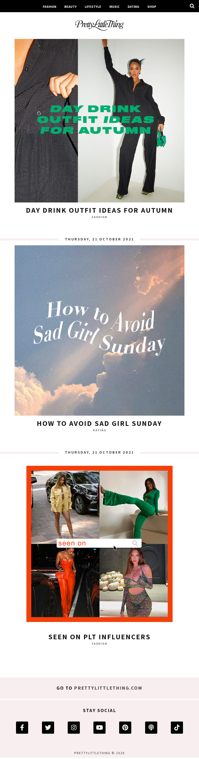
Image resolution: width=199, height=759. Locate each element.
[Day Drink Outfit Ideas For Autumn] (99, 118)
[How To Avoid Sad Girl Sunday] (99, 331)
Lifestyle (93, 6)
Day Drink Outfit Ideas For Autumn (99, 210)
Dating (99, 430)
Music (114, 6)
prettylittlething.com (108, 688)
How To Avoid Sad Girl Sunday (99, 423)
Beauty (70, 6)
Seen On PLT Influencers (99, 636)
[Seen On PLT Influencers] (99, 545)
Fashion (49, 6)
